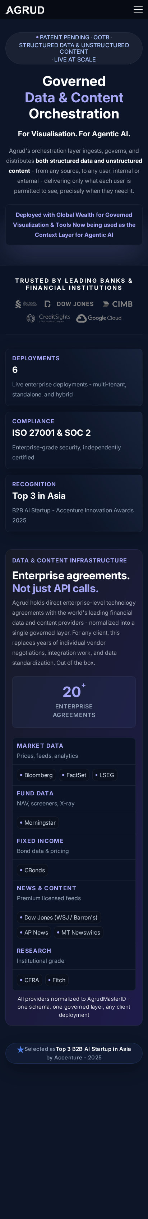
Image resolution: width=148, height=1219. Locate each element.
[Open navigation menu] (138, 9)
